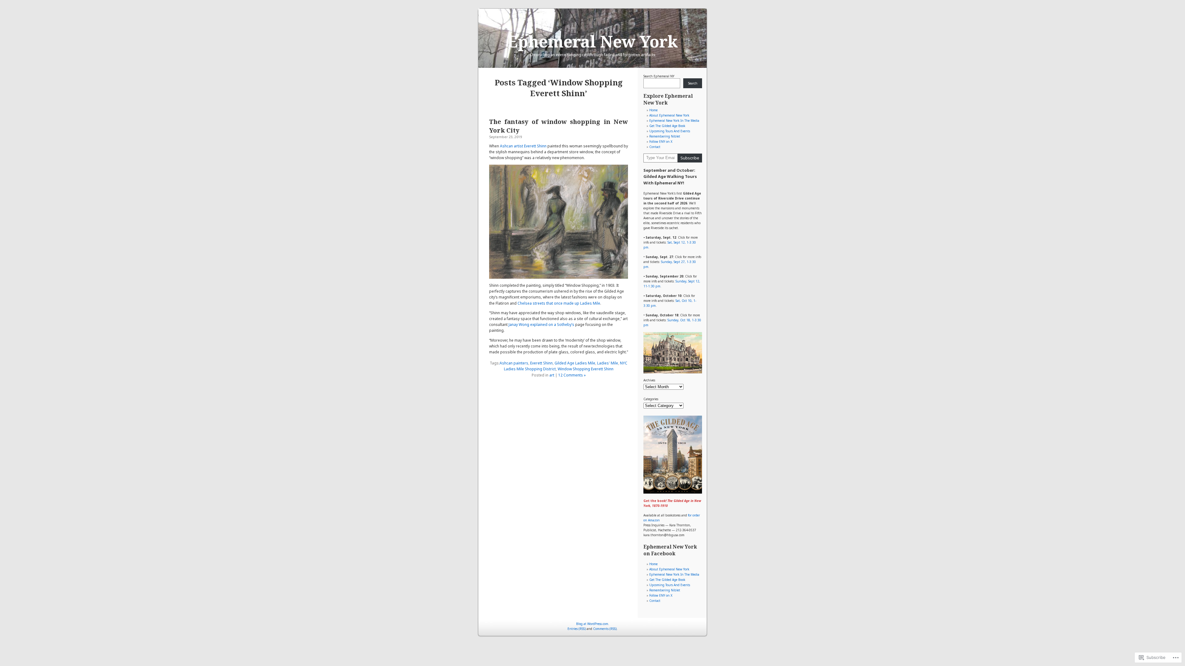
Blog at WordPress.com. (592, 624)
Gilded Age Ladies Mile (575, 363)
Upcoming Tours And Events (669, 131)
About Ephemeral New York (669, 115)
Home (653, 110)
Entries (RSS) (577, 629)
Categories (650, 399)
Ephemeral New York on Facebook (670, 550)
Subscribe (689, 158)
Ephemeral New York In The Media (674, 120)
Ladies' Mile (607, 363)
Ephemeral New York (592, 41)
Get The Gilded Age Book (667, 126)
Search (692, 83)
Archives (649, 380)
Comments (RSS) (605, 629)
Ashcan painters (514, 363)
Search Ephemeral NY (658, 76)
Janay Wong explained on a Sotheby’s (541, 324)
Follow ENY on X (660, 141)
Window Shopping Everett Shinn (585, 369)
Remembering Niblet (664, 136)
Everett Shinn (541, 363)
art (551, 375)
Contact (654, 147)
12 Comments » (572, 375)
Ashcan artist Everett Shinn (523, 146)
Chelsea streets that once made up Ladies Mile (559, 303)
